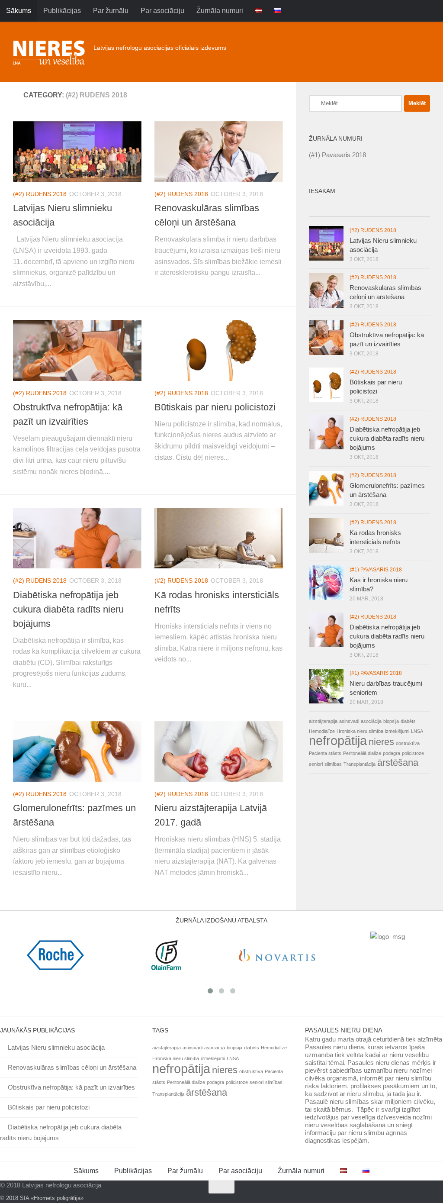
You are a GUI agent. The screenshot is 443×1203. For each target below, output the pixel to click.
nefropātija (338, 740)
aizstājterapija (323, 721)
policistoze (413, 753)
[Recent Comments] (384, 208)
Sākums (18, 10)
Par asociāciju (162, 10)
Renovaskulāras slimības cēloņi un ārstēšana (72, 1067)
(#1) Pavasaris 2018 (337, 154)
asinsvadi (349, 721)
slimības (333, 764)
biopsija (391, 721)
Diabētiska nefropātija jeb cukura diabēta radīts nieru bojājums (68, 609)
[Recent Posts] (324, 208)
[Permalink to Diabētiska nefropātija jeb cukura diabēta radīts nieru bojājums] (326, 630)
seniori (316, 764)
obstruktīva (408, 743)
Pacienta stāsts (325, 753)
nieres (381, 741)
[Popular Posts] (354, 208)
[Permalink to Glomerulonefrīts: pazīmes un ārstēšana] (326, 488)
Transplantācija (359, 764)
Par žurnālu (110, 10)
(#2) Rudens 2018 (40, 193)
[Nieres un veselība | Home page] (49, 52)
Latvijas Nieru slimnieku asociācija (56, 1047)
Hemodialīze (322, 731)
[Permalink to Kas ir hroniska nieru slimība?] (326, 582)
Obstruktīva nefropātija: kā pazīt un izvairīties (71, 1087)
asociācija (371, 721)
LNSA (417, 731)
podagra (391, 753)
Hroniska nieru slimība (360, 731)
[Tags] (415, 208)
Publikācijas (62, 10)
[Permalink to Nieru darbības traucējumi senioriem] (326, 686)
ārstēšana (397, 762)
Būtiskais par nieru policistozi (215, 407)
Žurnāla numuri (219, 10)
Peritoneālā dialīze (362, 753)
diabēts (408, 721)
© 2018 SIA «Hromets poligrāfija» (41, 1198)
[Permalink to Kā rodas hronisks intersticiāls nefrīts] (326, 535)
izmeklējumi (397, 731)
